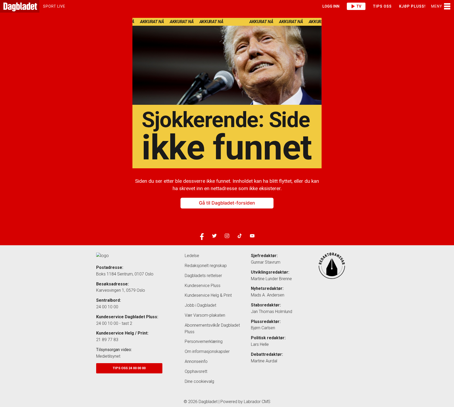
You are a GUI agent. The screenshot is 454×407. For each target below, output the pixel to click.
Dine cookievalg (199, 381)
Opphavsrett (196, 371)
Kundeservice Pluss (202, 285)
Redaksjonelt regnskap (206, 265)
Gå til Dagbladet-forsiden (227, 203)
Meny (436, 6)
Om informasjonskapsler (207, 351)
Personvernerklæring (204, 341)
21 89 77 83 (107, 339)
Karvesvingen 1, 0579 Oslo (120, 290)
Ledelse (192, 255)
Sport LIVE (54, 6)
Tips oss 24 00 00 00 (129, 368)
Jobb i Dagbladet (200, 305)
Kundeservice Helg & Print (208, 295)
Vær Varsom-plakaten (205, 315)
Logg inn (330, 6)
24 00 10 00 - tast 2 (114, 323)
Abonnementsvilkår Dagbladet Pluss (212, 328)
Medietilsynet (108, 356)
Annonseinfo (196, 361)
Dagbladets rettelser (203, 275)
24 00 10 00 (107, 306)
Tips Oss (382, 6)
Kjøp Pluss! (412, 6)
